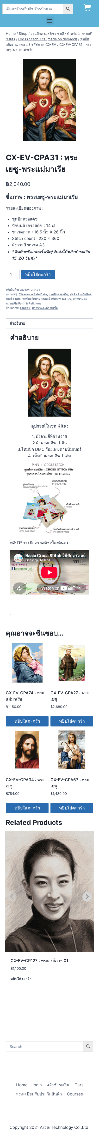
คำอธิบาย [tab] (17, 323)
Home (22, 1085)
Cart (78, 1085)
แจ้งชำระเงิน (58, 1085)
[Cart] (87, 7)
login (37, 1085)
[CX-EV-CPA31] (49, 100)
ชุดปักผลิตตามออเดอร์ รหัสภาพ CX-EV (46, 299)
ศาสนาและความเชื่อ (45, 308)
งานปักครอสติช (58, 294)
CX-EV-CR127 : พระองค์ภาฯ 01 (39, 960)
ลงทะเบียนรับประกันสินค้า (39, 1094)
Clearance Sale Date (33, 294)
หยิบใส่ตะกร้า (38, 274)
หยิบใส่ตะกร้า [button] (27, 721)
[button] (50, 20)
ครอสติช (25, 308)
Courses (75, 1094)
